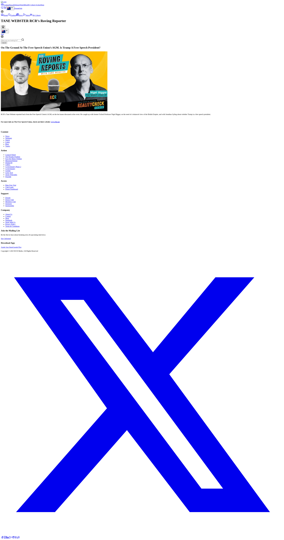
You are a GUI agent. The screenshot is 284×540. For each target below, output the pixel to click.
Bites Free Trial (10, 185)
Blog (26, 5)
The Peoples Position (12, 157)
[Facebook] (2, 538)
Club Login (9, 187)
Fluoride (8, 177)
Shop (42, 5)
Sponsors (8, 204)
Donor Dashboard (11, 189)
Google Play (17, 247)
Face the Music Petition (13, 159)
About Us (8, 214)
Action (38, 5)
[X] (142, 535)
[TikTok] (18, 538)
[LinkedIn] (7, 538)
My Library (32, 5)
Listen (7, 142)
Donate (16, 8)
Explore (6, 5)
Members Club (10, 202)
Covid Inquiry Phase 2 (13, 167)
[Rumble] (10, 538)
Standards (8, 220)
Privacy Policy (10, 224)
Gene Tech (9, 173)
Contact (8, 216)
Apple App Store (7, 247)
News (11, 5)
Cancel (4, 43)
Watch (22, 5)
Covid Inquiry (10, 169)
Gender (8, 171)
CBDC (7, 165)
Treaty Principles (11, 175)
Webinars (16, 5)
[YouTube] (15, 538)
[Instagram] (5, 538)
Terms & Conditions (12, 226)
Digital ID (8, 163)
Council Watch (10, 155)
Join (20, 8)
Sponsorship (9, 206)
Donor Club (9, 200)
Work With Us (10, 222)
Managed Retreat (11, 161)
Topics (7, 146)
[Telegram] (13, 538)
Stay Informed (6, 239)
